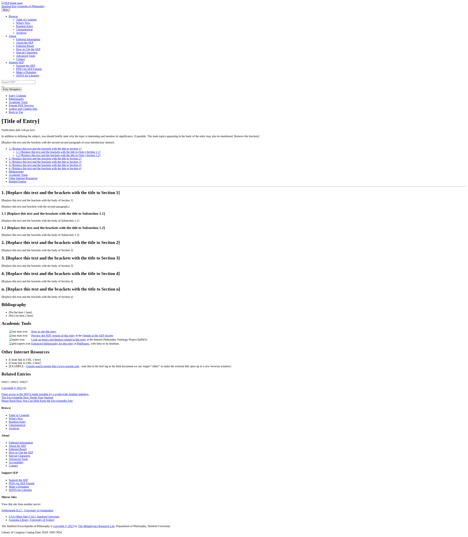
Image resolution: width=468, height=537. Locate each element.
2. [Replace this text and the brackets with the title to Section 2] (45, 158)
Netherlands (27, 510)
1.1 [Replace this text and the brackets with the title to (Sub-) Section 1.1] (58, 151)
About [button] (12, 36)
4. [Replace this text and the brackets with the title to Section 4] (45, 165)
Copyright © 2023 (12, 388)
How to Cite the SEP (28, 49)
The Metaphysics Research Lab (96, 526)
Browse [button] (13, 16)
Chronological (24, 29)
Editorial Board (25, 46)
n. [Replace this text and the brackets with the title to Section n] (45, 168)
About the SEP (24, 42)
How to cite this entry (43, 331)
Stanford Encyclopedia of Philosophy (23, 6)
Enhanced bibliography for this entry (52, 343)
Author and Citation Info (23, 108)
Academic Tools (18, 102)
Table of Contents (26, 19)
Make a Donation (26, 72)
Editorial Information (28, 39)
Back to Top (16, 112)
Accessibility (16, 462)
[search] (2, 86)
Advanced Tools (25, 55)
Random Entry (24, 26)
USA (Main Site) (34, 516)
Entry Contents (17, 95)
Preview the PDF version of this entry (53, 335)
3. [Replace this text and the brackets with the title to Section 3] (45, 161)
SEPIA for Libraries (27, 75)
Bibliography (16, 98)
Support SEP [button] (16, 62)
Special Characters (26, 52)
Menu (6, 10)
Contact (20, 59)
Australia (31, 519)
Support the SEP (25, 65)
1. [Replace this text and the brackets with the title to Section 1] (45, 148)
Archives (21, 32)
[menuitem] (241, 19)
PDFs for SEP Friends (29, 69)
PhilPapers (83, 343)
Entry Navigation (11, 89)
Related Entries (17, 181)
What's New (23, 22)
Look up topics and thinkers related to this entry (58, 339)
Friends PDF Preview (21, 105)
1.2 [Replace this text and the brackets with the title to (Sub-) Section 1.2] (58, 155)
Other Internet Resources (23, 178)
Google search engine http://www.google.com (52, 366)
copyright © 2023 (63, 526)
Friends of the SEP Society (97, 335)
